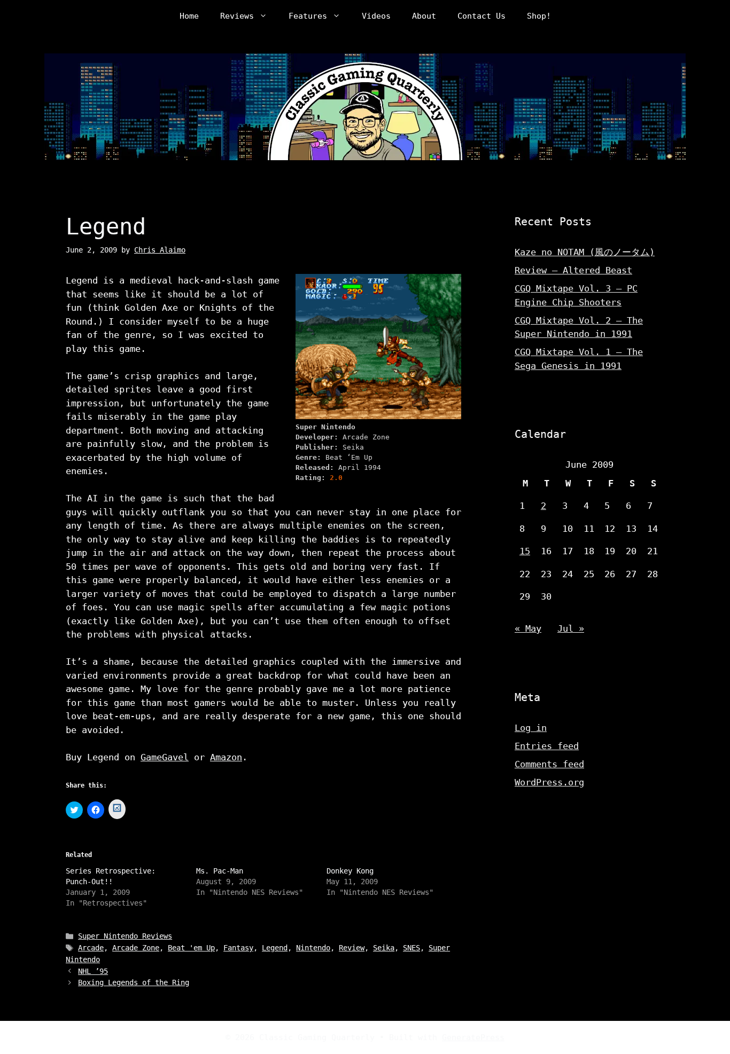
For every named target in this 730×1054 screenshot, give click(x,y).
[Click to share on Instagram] (117, 809)
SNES (411, 947)
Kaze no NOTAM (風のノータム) (585, 252)
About (424, 16)
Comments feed (549, 764)
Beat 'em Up (191, 947)
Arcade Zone (135, 947)
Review (351, 947)
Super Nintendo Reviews (125, 936)
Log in (531, 727)
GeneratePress (473, 1037)
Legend (275, 947)
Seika (383, 947)
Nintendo (313, 947)
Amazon (226, 757)
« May (528, 628)
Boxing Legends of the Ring (133, 982)
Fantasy (238, 947)
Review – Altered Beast (573, 270)
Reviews (237, 16)
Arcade (91, 947)
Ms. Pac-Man (219, 871)
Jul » (570, 628)
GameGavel (165, 757)
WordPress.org (549, 782)
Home (189, 16)
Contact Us (481, 16)
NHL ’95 (93, 971)
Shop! (539, 16)
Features (308, 16)
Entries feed (547, 746)
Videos (376, 16)
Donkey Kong (350, 871)
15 (524, 551)
